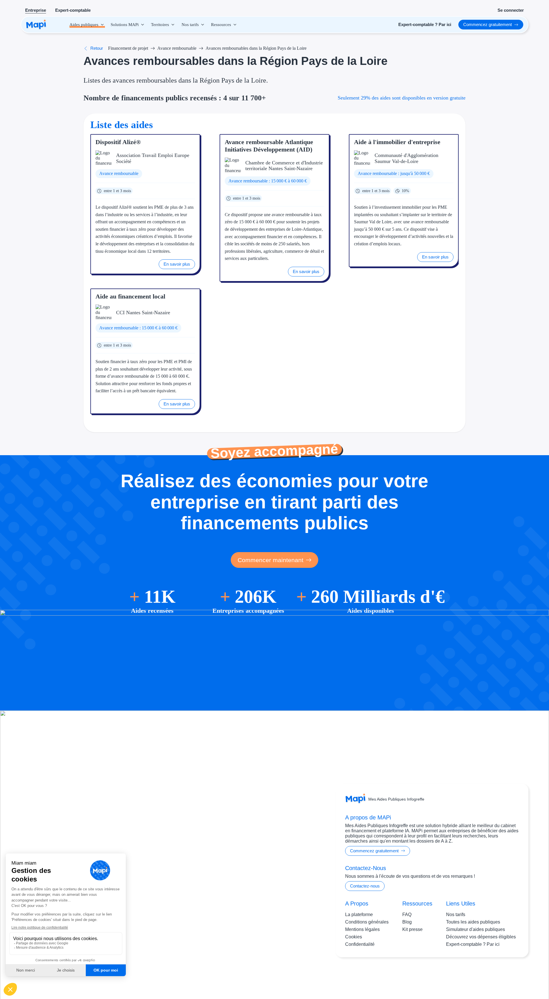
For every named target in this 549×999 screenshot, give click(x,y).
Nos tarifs (455, 914)
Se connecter (511, 10)
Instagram (483, 975)
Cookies (353, 936)
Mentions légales (362, 929)
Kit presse (412, 929)
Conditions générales (367, 922)
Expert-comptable (73, 10)
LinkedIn (506, 975)
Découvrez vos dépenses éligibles (481, 936)
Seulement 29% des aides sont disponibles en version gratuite (402, 98)
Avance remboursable (176, 48)
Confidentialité (360, 944)
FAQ (406, 914)
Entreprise (35, 10)
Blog (407, 922)
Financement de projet (128, 48)
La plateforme (359, 914)
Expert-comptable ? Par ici (473, 944)
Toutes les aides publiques (473, 922)
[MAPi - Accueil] (36, 24)
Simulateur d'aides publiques (475, 929)
